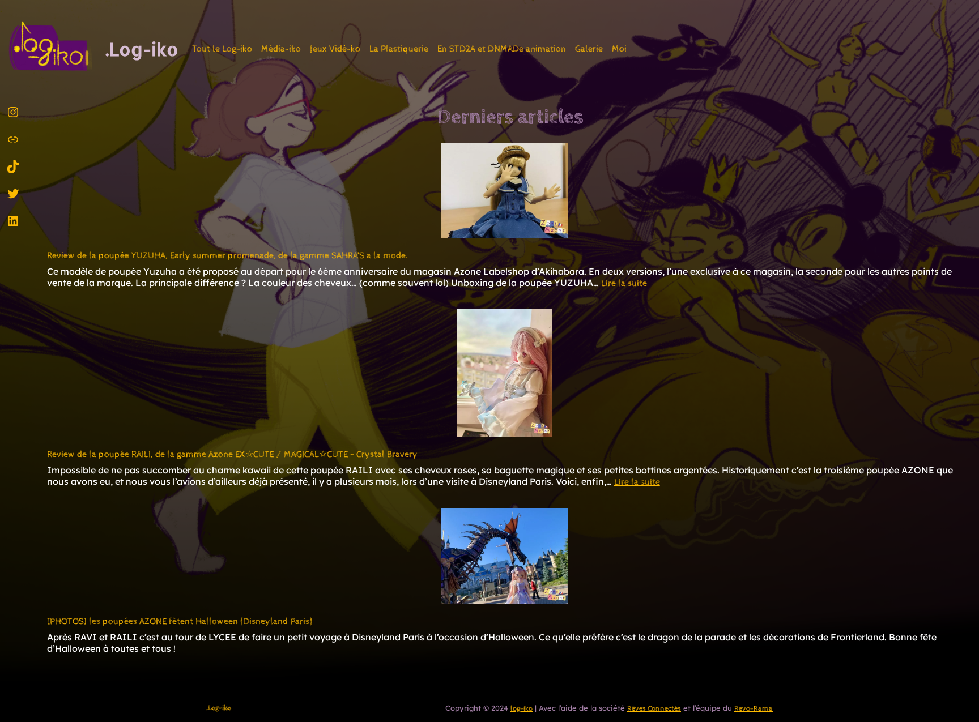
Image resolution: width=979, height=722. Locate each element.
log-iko (521, 708)
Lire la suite (624, 283)
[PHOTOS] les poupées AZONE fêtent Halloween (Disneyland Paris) (179, 621)
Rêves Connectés (654, 708)
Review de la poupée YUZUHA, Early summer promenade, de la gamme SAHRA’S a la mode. (227, 255)
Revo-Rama (753, 708)
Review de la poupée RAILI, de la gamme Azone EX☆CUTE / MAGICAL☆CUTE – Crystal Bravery (232, 454)
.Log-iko (141, 49)
